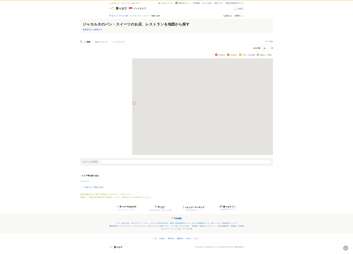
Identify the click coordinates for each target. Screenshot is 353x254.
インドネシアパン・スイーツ (140, 16)
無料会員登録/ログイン (235, 3)
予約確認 (196, 3)
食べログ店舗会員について (200, 223)
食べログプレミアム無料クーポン (158, 226)
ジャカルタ (84, 181)
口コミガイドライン (125, 226)
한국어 (188, 238)
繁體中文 (180, 238)
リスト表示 (269, 41)
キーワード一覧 (176, 229)
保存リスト (218, 3)
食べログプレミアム (140, 226)
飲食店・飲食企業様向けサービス (180, 223)
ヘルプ (240, 8)
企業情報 (241, 226)
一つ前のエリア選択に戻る (93, 187)
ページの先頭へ (345, 248)
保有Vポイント (184, 3)
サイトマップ (165, 229)
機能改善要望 (113, 226)
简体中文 (171, 238)
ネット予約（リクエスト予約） (180, 226)
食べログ (118, 8)
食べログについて (165, 3)
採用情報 (233, 226)
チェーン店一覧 (187, 229)
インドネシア (142, 8)
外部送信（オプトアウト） (207, 226)
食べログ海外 (123, 16)
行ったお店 (207, 3)
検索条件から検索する (92, 29)
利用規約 (194, 226)
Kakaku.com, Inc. (211, 247)
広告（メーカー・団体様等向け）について (224, 223)
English (162, 238)
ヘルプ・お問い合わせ (123, 223)
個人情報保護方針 (223, 226)
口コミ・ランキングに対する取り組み (156, 223)
